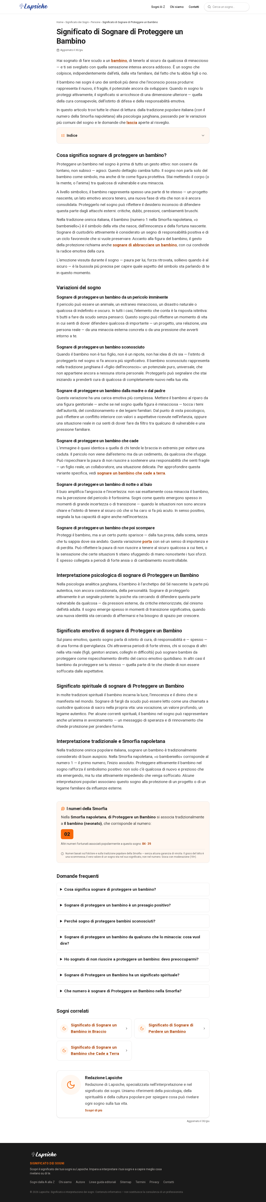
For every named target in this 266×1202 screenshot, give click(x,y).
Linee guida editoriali (102, 1182)
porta (147, 541)
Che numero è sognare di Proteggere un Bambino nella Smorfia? (122, 991)
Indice (72, 135)
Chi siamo (177, 7)
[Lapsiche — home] (33, 6)
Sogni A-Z (158, 7)
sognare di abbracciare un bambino (145, 245)
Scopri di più (93, 1110)
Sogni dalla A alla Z (42, 1182)
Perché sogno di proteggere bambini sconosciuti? (109, 921)
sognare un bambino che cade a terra (131, 473)
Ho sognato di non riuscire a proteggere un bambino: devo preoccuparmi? (131, 959)
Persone (95, 22)
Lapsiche (44, 1192)
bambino (119, 60)
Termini (140, 1182)
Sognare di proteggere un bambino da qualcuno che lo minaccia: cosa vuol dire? (130, 940)
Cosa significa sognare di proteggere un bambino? (110, 889)
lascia (132, 122)
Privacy (154, 1182)
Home (60, 22)
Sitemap (125, 1182)
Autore (80, 1182)
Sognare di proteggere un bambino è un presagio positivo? (117, 905)
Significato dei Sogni (77, 22)
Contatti (194, 7)
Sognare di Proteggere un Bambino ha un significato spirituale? (121, 975)
